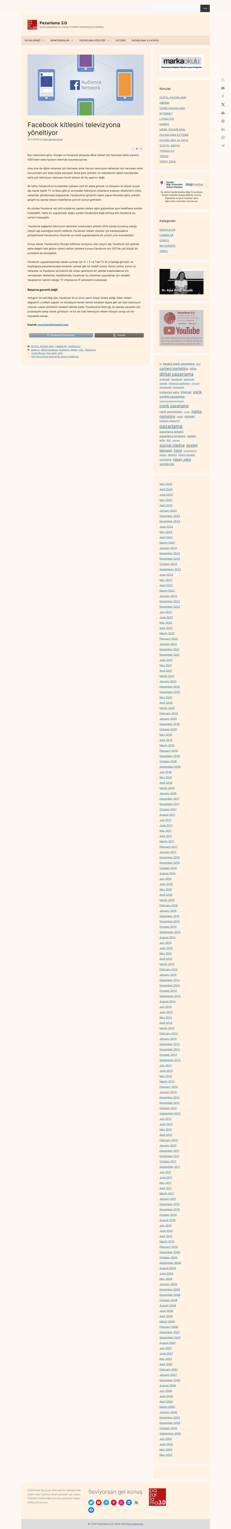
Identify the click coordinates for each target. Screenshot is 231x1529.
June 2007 (166, 1353)
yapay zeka (182, 459)
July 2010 (166, 1225)
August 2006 (168, 1385)
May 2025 (166, 500)
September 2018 (170, 766)
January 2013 (168, 1092)
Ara (153, 3)
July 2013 (166, 1065)
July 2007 (166, 1348)
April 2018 (166, 782)
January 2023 (168, 596)
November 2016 (170, 862)
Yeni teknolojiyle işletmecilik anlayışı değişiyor (55, 356)
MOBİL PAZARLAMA (172, 129)
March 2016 (167, 900)
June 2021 (166, 660)
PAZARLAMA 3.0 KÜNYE (145, 40)
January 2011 (168, 1198)
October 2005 (168, 1428)
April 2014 (166, 1022)
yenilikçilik (167, 464)
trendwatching (190, 451)
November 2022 (170, 606)
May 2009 (166, 1278)
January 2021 (168, 681)
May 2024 (166, 532)
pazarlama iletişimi (171, 431)
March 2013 (167, 1081)
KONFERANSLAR (60, 40)
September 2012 (170, 1113)
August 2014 (168, 1001)
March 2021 (167, 676)
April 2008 (166, 1316)
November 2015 (170, 921)
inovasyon (165, 387)
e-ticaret (165, 379)
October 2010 (168, 1214)
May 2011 (165, 1182)
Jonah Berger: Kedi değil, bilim (47, 353)
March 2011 (167, 1193)
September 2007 (170, 1337)
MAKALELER (167, 229)
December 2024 (170, 516)
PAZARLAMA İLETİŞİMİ (174, 135)
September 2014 (170, 996)
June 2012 (166, 1124)
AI (160, 364)
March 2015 (167, 964)
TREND (164, 156)
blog (198, 364)
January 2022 (168, 644)
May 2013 (166, 1076)
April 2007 (166, 1364)
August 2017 (167, 814)
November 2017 (170, 804)
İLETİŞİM (120, 40)
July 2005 (166, 1439)
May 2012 (166, 1129)
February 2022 (169, 638)
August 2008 (168, 1305)
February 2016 (169, 905)
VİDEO (164, 251)
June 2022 (166, 617)
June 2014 (166, 1012)
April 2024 (166, 537)
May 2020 (166, 697)
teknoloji (166, 450)
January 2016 (168, 910)
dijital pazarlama (49, 349)
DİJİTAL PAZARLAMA (42, 346)
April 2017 (166, 836)
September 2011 (170, 1166)
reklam (73, 349)
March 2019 (167, 745)
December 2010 (170, 1204)
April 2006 (166, 1401)
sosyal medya (172, 445)
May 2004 (166, 1449)
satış (162, 440)
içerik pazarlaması (171, 411)
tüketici (172, 454)
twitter (163, 455)
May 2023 (166, 580)
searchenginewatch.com (53, 324)
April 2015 (166, 958)
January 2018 (168, 793)
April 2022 (166, 628)
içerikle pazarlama (172, 397)
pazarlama (171, 426)
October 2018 (168, 761)
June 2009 (166, 1273)
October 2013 (168, 1054)
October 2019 (168, 729)
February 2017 (169, 846)
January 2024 (168, 548)
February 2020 (169, 713)
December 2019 (170, 724)
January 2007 (168, 1374)
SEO (169, 440)
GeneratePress (134, 1523)
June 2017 (166, 825)
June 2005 (166, 1444)
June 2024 (166, 526)
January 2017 (168, 852)
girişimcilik (189, 379)
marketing (167, 416)
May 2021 (166, 665)
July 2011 (165, 1172)
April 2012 (166, 1134)
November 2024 (170, 521)
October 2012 (168, 1108)
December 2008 (170, 1289)
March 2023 (167, 590)
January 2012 (168, 1145)
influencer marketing (179, 383)
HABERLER (61, 346)
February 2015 (169, 969)
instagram (178, 387)
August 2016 (168, 873)
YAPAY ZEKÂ (168, 161)
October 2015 (168, 926)
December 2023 (170, 553)
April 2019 (166, 740)
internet (186, 392)
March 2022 (167, 633)
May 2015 (166, 953)
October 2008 (168, 1300)
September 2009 (170, 1262)
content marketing (174, 368)
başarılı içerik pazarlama (179, 363)
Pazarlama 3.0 (53, 23)
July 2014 (166, 1006)
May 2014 (166, 1017)
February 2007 (169, 1369)
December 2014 (170, 980)
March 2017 (167, 841)
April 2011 (166, 1188)
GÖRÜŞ (164, 240)
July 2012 (165, 1118)
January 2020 (168, 718)
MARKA (164, 124)
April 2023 (166, 585)
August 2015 (167, 937)
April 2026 (166, 489)
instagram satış (169, 392)
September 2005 (170, 1433)
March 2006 (167, 1407)
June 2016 (166, 884)
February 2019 (169, 750)
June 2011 (166, 1177)
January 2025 (168, 510)
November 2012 (170, 1102)
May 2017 (166, 830)
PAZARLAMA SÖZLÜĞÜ (92, 40)
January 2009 (168, 1284)
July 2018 (165, 772)
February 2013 (169, 1086)
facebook (64, 349)
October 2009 (168, 1257)
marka (197, 411)
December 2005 (170, 1417)
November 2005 (170, 1423)
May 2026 (166, 484)
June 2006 (166, 1396)
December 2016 (170, 857)
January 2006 (168, 1412)
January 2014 (168, 1038)
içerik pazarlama (174, 406)
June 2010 (166, 1230)
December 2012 (169, 1097)
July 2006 (166, 1390)
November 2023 (170, 558)
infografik (195, 384)
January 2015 (168, 974)
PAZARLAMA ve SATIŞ (174, 140)
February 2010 (169, 1246)
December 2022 (170, 601)
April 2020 (166, 702)
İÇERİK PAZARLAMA (172, 108)
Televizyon (90, 349)
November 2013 (170, 1049)
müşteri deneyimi (170, 420)
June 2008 (166, 1310)
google (163, 383)
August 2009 (168, 1268)
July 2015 (165, 942)
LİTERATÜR (167, 118)
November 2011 (169, 1156)
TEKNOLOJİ (74, 346)
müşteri (189, 416)
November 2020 (170, 692)
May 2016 (166, 889)
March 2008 (167, 1321)
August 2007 (168, 1342)
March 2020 (167, 708)
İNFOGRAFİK (167, 245)
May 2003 (166, 1455)
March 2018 (167, 788)
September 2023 (170, 569)
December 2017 (169, 798)
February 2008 (169, 1326)
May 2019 (166, 734)
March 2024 (167, 542)
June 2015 (166, 948)
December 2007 (170, 1332)
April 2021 (166, 670)
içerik (197, 392)
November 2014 (170, 985)
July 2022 (166, 612)
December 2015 (169, 916)
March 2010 (167, 1241)
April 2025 (166, 505)
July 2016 (166, 878)
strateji (192, 445)
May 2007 (166, 1358)
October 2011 (168, 1161)
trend (178, 450)
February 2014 (169, 1033)
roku (81, 349)
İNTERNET (166, 113)
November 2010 (170, 1209)
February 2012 (169, 1140)
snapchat (176, 440)
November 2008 (170, 1294)
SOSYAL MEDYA (170, 145)
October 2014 (168, 990)
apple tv (35, 349)
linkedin (187, 412)
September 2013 (170, 1060)
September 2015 (170, 932)
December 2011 (169, 1150)
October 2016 (168, 868)
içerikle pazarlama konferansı (172, 401)
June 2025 (166, 494)
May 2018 (166, 777)
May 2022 (166, 622)
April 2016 (166, 894)
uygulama (165, 459)
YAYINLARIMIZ (32, 40)
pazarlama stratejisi (172, 436)
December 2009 (170, 1252)
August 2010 (168, 1220)
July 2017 (165, 820)
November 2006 (170, 1380)
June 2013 (166, 1070)
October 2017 (168, 809)
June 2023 (166, 574)
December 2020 (170, 686)
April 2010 (166, 1236)
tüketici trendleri (186, 455)
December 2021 (169, 649)
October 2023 (168, 564)
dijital (193, 368)
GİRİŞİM (164, 102)
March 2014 (167, 1028)
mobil (180, 416)
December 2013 (170, 1044)
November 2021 (170, 654)
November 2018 (170, 756)
